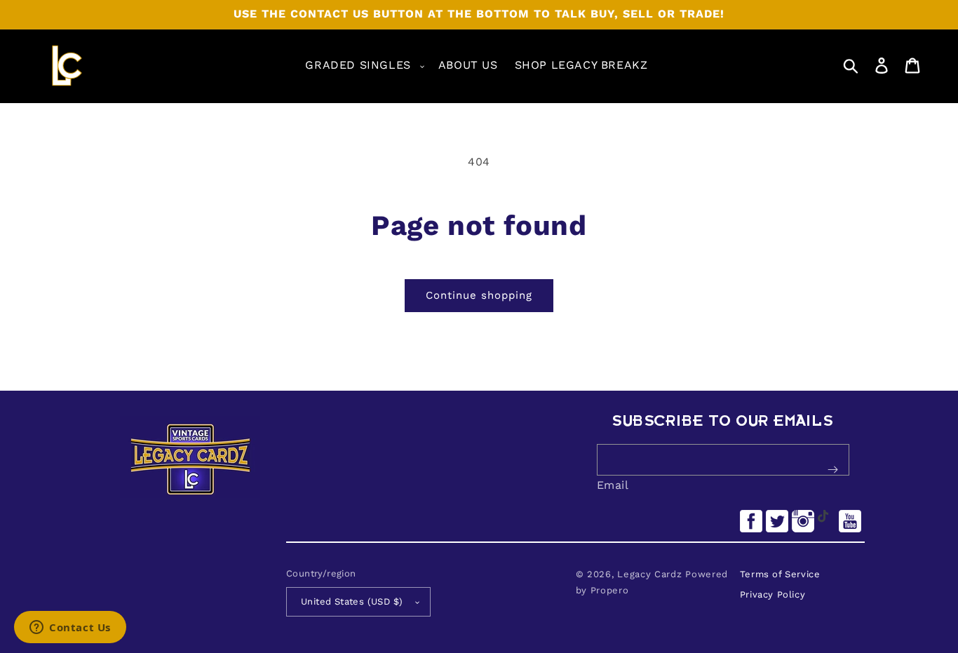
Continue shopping (479, 295)
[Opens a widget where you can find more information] (70, 628)
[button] (363, 65)
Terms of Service (780, 574)
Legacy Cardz (649, 574)
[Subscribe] (833, 470)
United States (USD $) (352, 601)
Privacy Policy (772, 594)
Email (613, 485)
